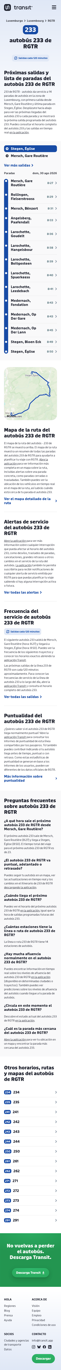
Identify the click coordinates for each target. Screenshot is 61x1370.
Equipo (36, 1310)
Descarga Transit (28, 1273)
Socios (9, 1334)
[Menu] (54, 7)
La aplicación (24, 565)
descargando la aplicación (20, 887)
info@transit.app (42, 1340)
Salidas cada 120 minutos (32, 58)
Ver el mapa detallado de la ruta (27, 501)
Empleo (37, 1315)
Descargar (43, 1358)
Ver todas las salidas (21, 697)
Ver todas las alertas (21, 592)
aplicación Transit (15, 660)
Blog (7, 1310)
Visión (35, 1306)
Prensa (8, 1315)
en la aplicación (19, 132)
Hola (8, 1299)
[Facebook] (44, 1347)
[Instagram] (33, 1347)
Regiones (10, 1306)
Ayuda (8, 1320)
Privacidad (38, 1320)
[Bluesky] (39, 1346)
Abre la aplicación (15, 541)
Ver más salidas (17, 165)
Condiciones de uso (44, 1325)
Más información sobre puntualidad (23, 778)
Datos (8, 1349)
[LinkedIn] (50, 1347)
